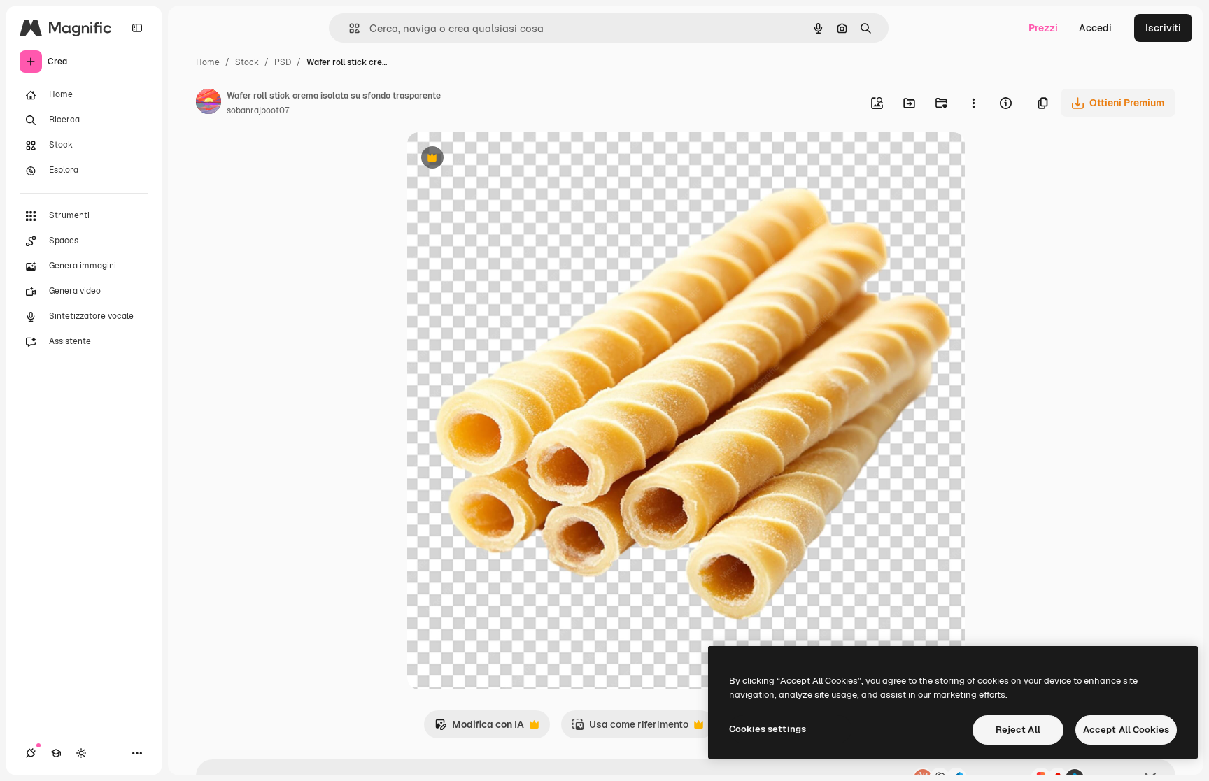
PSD (282, 62)
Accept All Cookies (1126, 730)
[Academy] (56, 753)
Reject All (1018, 730)
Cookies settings (767, 729)
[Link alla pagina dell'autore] (208, 103)
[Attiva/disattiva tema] (81, 753)
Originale (499, 159)
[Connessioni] (31, 753)
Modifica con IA (479, 728)
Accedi (1095, 28)
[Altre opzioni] (973, 103)
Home (208, 62)
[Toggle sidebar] (137, 28)
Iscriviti (1163, 28)
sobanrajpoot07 (258, 110)
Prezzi (1043, 28)
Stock (247, 62)
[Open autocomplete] (349, 28)
